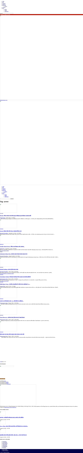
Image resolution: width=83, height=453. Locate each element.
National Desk (2, 217)
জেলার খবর (3, 4)
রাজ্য (3, 2)
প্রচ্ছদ (3, 1)
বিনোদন (6, 9)
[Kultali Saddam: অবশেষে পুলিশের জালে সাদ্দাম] (8, 266)
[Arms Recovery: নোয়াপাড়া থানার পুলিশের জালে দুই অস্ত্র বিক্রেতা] (8, 314)
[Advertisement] (34, 341)
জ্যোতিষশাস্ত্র (6, 11)
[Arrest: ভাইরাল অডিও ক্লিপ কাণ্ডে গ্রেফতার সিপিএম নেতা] (8, 227)
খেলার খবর (3, 7)
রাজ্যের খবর (1, 244)
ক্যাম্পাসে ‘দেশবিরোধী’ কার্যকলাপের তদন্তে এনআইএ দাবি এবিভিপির (11, 417)
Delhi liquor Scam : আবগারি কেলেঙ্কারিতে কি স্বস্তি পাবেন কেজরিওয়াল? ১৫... (15, 284)
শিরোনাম (1, 251)
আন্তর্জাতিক (4, 446)
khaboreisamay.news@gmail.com (10, 407)
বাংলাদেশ (6, 6)
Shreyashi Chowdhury (4, 233)
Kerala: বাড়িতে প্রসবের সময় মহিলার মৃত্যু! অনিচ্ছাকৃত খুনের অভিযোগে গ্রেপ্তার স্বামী (15, 215)
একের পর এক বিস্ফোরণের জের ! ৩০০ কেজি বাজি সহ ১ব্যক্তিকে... (12, 301)
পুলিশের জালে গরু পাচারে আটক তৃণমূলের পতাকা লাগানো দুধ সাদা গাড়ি (12, 334)
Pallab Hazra (2, 248)
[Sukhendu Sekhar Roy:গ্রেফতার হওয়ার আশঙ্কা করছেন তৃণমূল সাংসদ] (4, 250)
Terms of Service (5, 450)
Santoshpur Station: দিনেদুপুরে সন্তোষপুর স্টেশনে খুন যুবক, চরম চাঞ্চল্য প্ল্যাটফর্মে (15, 276)
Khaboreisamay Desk (4, 303)
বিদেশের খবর (4, 5)
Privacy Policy (4, 449)
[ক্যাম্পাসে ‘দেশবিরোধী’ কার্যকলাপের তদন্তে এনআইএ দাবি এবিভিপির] (3, 415)
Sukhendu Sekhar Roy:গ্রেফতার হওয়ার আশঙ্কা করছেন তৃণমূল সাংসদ (13, 254)
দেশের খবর (3, 3)
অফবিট (6, 10)
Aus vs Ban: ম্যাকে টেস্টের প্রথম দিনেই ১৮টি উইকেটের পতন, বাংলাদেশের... (14, 426)
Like (5, 380)
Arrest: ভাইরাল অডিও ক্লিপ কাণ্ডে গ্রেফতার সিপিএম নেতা (10, 231)
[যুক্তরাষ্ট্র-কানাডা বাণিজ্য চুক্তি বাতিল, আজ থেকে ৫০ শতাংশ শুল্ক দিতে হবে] (3, 432)
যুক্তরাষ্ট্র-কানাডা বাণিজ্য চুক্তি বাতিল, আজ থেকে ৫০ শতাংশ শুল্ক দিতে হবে (13, 435)
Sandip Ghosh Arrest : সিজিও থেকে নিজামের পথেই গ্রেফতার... (12, 246)
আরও (3, 8)
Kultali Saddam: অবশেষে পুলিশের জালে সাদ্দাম (9, 269)
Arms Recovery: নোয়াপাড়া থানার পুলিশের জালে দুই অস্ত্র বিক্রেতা (12, 317)
